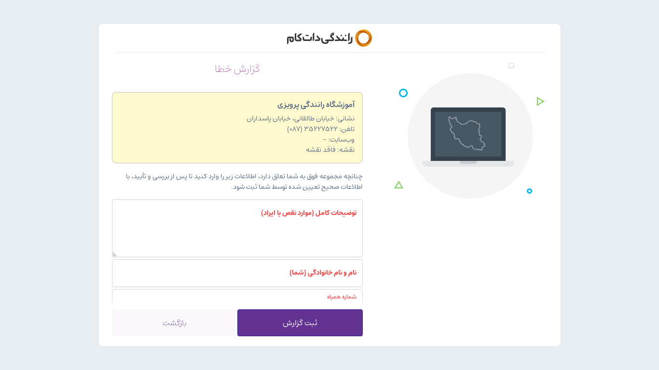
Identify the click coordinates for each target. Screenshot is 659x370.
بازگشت (174, 323)
